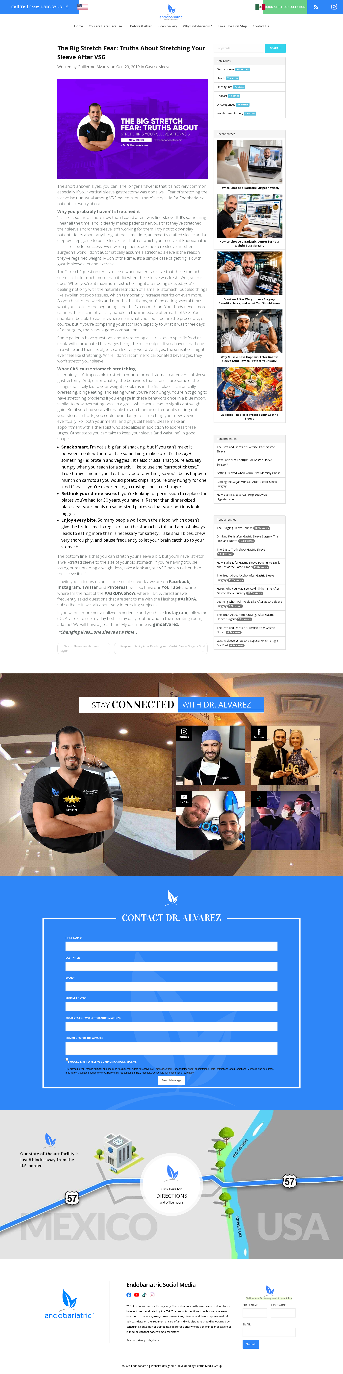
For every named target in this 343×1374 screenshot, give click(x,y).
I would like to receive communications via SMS (102, 1061)
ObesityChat (224, 87)
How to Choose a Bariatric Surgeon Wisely (249, 188)
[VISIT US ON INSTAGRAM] (210, 755)
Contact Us (261, 26)
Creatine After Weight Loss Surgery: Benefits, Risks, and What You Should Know (249, 301)
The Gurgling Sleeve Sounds (234, 528)
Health (221, 78)
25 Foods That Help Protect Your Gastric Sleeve (249, 417)
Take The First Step (232, 26)
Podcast (222, 96)
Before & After (141, 26)
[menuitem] (78, 26)
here (156, 1340)
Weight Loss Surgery (230, 113)
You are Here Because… (106, 26)
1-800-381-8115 (54, 7)
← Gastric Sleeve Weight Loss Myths (79, 648)
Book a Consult (285, 7)
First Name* (74, 937)
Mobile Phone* (76, 997)
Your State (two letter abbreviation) (93, 1018)
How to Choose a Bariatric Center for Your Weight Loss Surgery (249, 243)
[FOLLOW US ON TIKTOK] (285, 820)
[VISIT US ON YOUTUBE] (210, 820)
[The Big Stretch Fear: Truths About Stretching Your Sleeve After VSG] (132, 128)
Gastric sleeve (226, 69)
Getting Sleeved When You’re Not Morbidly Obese (248, 473)
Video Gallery (167, 26)
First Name (250, 1305)
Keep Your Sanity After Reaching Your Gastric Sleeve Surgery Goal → (162, 648)
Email (247, 1324)
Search (275, 48)
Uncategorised (226, 104)
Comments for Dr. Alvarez (84, 1038)
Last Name (73, 957)
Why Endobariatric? (197, 26)
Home (78, 26)
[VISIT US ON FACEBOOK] (285, 755)
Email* (70, 977)
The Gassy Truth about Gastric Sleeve (241, 549)
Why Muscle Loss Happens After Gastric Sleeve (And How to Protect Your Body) (249, 359)
